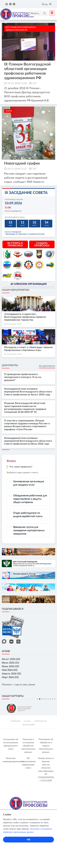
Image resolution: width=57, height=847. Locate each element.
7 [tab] (50, 699)
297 (35, 169)
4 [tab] (44, 699)
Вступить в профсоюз (15, 244)
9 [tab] (54, 699)
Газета (9, 111)
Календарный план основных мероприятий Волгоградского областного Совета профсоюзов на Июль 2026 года (28, 441)
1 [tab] (37, 699)
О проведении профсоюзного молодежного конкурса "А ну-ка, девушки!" (22, 377)
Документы (10, 365)
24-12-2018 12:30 (17, 83)
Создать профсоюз (41, 244)
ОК (28, 839)
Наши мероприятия (15, 290)
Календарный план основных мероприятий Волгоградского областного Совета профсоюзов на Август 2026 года (28, 392)
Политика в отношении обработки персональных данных (28, 745)
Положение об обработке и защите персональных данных (46, 745)
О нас (27, 721)
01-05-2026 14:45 (14, 324)
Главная (15, 721)
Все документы (47, 366)
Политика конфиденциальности (11, 760)
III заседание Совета (26, 193)
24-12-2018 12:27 (17, 169)
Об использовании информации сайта (28, 763)
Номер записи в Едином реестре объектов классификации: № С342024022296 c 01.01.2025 (46, 769)
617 (35, 83)
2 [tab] (39, 699)
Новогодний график (22, 163)
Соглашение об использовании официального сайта (10, 744)
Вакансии (29, 725)
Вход (45, 4)
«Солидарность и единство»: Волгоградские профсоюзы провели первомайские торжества (25, 317)
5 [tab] (46, 699)
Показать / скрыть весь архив (18, 684)
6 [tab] (48, 699)
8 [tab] (52, 699)
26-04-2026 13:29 (14, 354)
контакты (41, 721)
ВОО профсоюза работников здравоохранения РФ (21, 28)
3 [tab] (41, 699)
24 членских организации (28, 284)
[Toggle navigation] (51, 13)
